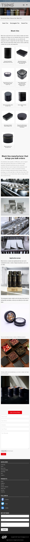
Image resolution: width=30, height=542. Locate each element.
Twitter (6, 503)
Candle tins (3, 483)
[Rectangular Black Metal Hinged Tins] (8, 117)
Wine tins (2, 485)
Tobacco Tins (3, 488)
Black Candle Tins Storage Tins (8, 147)
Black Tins (19, 18)
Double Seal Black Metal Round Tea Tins (7, 62)
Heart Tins (5, 23)
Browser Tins (13, 18)
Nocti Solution (21, 539)
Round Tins (24, 23)
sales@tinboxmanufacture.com (21, 1)
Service (2, 466)
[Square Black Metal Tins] (22, 96)
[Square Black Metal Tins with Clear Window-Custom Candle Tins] (22, 74)
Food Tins (2, 490)
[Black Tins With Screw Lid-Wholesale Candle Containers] (22, 117)
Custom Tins (3, 464)
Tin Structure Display (4, 469)
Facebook (7, 499)
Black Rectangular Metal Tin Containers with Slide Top (22, 62)
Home (8, 18)
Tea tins (2, 481)
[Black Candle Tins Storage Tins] (8, 138)
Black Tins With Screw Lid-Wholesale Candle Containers (22, 126)
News (2, 473)
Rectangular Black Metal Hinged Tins (8, 126)
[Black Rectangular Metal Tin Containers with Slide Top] (22, 53)
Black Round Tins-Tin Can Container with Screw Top (7, 83)
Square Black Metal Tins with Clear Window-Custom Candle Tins (22, 84)
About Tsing (3, 471)
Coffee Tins (3, 491)
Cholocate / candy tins (4, 486)
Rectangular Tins (14, 23)
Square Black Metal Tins (22, 105)
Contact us (2, 475)
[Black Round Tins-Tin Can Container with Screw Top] (8, 74)
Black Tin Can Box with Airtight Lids (8, 105)
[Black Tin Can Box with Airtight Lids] (8, 96)
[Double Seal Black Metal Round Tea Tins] (8, 53)
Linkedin (6, 507)
